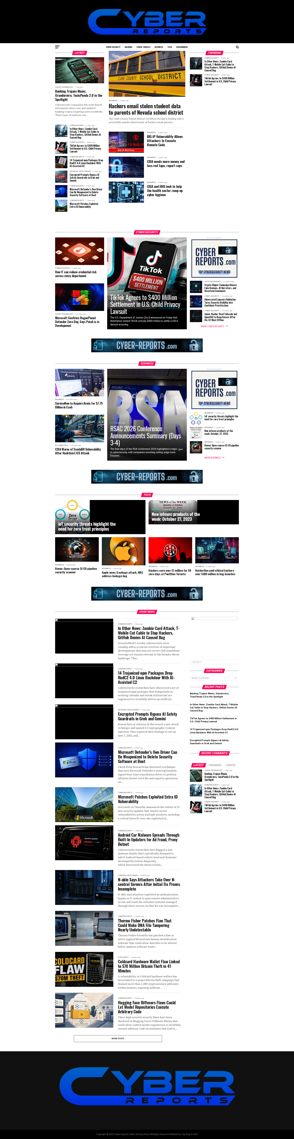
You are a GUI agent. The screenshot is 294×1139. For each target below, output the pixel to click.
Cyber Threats (143, 47)
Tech (169, 47)
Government (182, 47)
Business (159, 47)
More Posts (118, 1038)
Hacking (128, 47)
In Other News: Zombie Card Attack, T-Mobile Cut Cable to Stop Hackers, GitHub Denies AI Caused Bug (214, 707)
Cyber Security (113, 47)
